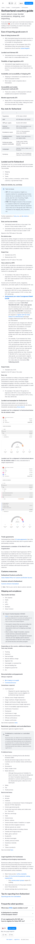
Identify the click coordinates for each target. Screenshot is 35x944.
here (16, 722)
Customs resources (9, 571)
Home (3, 7)
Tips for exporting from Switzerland (15, 894)
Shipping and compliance (11, 591)
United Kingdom (25, 48)
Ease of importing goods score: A (14, 32)
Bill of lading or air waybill (12, 680)
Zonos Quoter (21, 407)
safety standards (21, 874)
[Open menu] (3, 3)
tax (18, 216)
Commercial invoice (10, 682)
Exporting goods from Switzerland (11, 896)
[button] (17, 435)
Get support (9, 939)
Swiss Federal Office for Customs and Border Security (16, 577)
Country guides (16, 7)
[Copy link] (15, 3)
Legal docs (17, 939)
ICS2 (6, 616)
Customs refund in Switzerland (10, 584)
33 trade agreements (21, 539)
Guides (8, 7)
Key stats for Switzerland (11, 109)
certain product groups (17, 880)
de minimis (25, 216)
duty (15, 216)
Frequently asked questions (12, 904)
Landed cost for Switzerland (12, 162)
